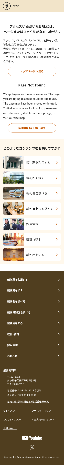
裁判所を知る (15, 323)
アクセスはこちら (15, 384)
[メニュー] (58, 6)
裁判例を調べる (16, 301)
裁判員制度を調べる (19, 312)
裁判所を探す (14, 290)
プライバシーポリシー (42, 410)
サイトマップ (9, 410)
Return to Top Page (32, 128)
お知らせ (12, 356)
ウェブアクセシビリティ (43, 419)
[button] (57, 266)
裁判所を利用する (17, 279)
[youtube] (32, 438)
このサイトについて (12, 419)
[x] (32, 447)
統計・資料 (13, 334)
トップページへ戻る (32, 71)
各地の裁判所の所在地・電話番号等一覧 (28, 401)
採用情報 (12, 345)
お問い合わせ (10, 428)
